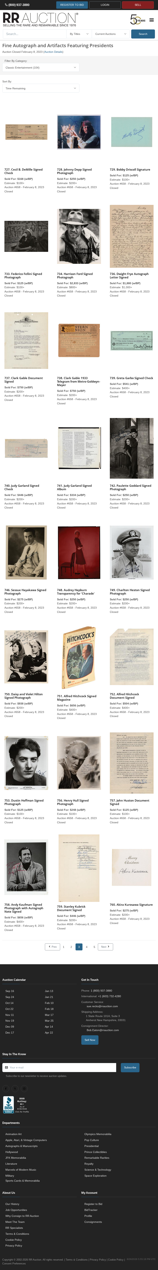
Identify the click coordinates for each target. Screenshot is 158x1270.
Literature (11, 1163)
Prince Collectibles (95, 1152)
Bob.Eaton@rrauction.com (103, 1030)
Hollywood (11, 1152)
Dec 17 (9, 1032)
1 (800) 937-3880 (101, 990)
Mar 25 (49, 1020)
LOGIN (105, 4)
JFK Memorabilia (15, 1157)
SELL (138, 4)
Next (104, 946)
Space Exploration (95, 1175)
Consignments (93, 1221)
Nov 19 (9, 1020)
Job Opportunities (16, 1209)
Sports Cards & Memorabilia (22, 1180)
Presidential (91, 1146)
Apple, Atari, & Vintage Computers (26, 1140)
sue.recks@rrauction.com (102, 1006)
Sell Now (90, 1039)
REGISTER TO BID (72, 4)
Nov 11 (9, 1014)
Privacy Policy (13, 1245)
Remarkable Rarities (96, 1157)
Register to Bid (93, 1203)
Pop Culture (91, 1140)
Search (143, 33)
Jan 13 (49, 991)
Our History (12, 1203)
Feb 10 (49, 1002)
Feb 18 (49, 1008)
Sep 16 (9, 991)
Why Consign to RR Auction (22, 1215)
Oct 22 (9, 1008)
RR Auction (35, 1259)
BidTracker (90, 1209)
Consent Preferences (14, 1263)
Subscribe (130, 1067)
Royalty (88, 1163)
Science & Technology (97, 1169)
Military (9, 1175)
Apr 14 (49, 1026)
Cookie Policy (13, 1239)
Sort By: (7, 81)
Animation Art (13, 1134)
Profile (88, 1215)
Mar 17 (49, 1014)
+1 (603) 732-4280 (109, 996)
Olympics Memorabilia (97, 1134)
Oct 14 (9, 1002)
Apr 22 (49, 1032)
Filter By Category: (16, 60)
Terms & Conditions (17, 1233)
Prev (54, 946)
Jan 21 (49, 997)
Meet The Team (15, 1221)
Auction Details (53, 51)
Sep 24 (9, 997)
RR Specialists (14, 1227)
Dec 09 (9, 1026)
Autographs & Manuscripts (21, 1146)
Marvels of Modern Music (20, 1169)
